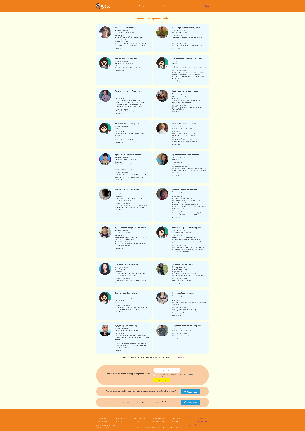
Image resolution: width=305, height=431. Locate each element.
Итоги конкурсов (139, 418)
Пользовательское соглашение (151, 427)
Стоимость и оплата (154, 6)
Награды (142, 6)
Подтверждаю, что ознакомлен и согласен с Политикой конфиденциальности (174, 375)
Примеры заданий (158, 421)
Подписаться (162, 380)
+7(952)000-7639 (201, 422)
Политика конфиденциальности (172, 427)
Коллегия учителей (159, 418)
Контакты (173, 6)
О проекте (117, 6)
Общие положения (101, 421)
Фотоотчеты (176, 418)
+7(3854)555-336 (201, 418)
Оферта (137, 427)
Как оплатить (119, 421)
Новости (175, 421)
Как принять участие (130, 6)
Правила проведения (102, 418)
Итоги (165, 6)
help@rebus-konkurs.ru (176, 357)
